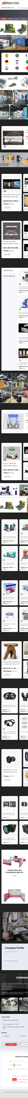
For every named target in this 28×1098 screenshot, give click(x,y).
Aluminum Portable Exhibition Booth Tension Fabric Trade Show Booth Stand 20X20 (11, 242)
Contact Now (7, 207)
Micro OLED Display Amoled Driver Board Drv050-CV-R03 (9, 813)
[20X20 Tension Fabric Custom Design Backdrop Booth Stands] (10, 527)
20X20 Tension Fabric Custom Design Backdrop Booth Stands (9, 537)
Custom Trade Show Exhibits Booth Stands (10, 465)
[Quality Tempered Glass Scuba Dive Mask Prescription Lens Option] (10, 696)
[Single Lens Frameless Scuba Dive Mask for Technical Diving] (10, 723)
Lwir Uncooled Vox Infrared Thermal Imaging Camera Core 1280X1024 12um (9, 838)
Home (4, 19)
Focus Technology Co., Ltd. (18, 1092)
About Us (17, 19)
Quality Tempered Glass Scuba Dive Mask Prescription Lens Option (9, 706)
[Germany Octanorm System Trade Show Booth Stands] (10, 588)
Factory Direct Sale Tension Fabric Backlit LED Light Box (11, 196)
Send (14, 1079)
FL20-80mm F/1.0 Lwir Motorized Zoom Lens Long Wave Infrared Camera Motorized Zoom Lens (11, 771)
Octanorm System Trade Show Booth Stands (9, 624)
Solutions (23, 19)
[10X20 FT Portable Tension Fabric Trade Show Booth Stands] (10, 554)
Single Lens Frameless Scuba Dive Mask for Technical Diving (9, 732)
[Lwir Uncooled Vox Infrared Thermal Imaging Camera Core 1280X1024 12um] (10, 829)
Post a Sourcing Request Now (19, 1082)
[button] (26, 33)
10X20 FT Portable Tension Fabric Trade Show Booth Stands (9, 563)
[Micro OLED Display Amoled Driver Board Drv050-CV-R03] (10, 804)
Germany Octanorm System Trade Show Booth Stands (9, 598)
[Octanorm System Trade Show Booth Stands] (10, 615)
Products (11, 19)
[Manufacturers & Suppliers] (10, 2)
